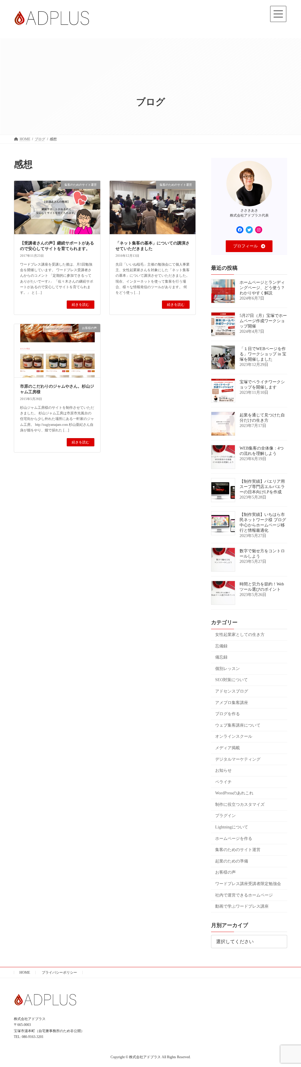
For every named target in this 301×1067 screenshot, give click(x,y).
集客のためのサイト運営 (237, 850)
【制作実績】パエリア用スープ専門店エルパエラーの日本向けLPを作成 (262, 486)
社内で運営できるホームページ (244, 895)
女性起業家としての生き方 (240, 634)
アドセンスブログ (231, 691)
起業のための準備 (231, 861)
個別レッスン (227, 668)
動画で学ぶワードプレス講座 (242, 906)
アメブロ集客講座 (231, 702)
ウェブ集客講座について (237, 725)
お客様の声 (225, 872)
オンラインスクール (233, 737)
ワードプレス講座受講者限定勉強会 (248, 884)
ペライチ (223, 782)
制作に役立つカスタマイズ (240, 804)
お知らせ (223, 770)
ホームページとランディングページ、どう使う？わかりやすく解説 (262, 287)
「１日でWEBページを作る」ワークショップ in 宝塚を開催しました (263, 354)
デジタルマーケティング (237, 759)
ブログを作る (227, 714)
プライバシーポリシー (59, 972)
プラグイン (225, 816)
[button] (249, 246)
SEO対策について (231, 680)
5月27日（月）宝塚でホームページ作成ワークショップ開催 (263, 320)
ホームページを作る (233, 838)
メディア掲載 (227, 748)
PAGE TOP (288, 1029)
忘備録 (221, 646)
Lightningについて (231, 827)
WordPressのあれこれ (234, 793)
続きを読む (80, 305)
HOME (24, 972)
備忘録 (221, 657)
